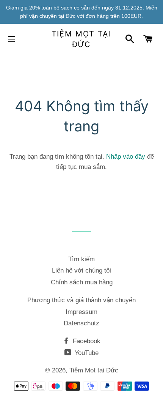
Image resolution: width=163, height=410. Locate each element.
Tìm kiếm (81, 259)
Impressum (81, 311)
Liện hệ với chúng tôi (81, 270)
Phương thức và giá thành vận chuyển (81, 300)
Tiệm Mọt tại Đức (82, 39)
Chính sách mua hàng (82, 282)
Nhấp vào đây (125, 156)
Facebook (85, 341)
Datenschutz (81, 323)
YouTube (86, 352)
